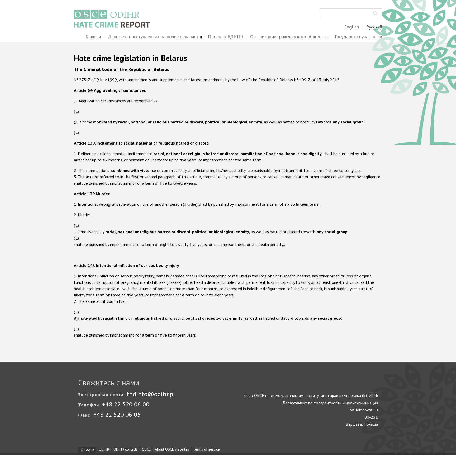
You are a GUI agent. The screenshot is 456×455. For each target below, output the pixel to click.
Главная (93, 37)
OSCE (146, 449)
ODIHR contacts (125, 449)
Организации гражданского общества (289, 37)
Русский (374, 27)
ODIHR (104, 449)
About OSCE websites (172, 449)
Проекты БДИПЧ (225, 37)
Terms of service (206, 449)
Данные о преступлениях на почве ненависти (154, 37)
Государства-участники (358, 37)
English (351, 27)
